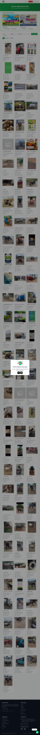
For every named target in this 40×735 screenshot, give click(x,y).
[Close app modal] (28, 361)
